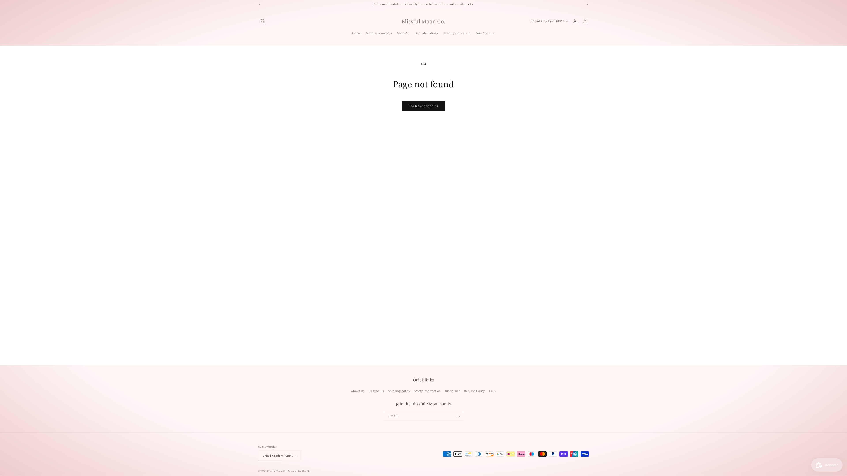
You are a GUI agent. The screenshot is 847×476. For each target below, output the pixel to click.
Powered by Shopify (299, 471)
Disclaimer (452, 391)
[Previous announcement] (259, 4)
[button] (263, 21)
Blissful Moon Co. (277, 471)
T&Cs (492, 391)
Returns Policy (474, 391)
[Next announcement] (587, 4)
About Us (357, 391)
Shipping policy (399, 391)
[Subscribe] (458, 416)
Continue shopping (423, 106)
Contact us (376, 391)
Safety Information (427, 391)
